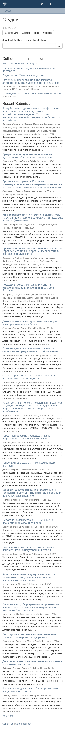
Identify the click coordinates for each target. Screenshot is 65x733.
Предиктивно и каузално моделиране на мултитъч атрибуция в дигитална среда (27, 155)
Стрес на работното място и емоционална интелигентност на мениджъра (28, 376)
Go (59, 45)
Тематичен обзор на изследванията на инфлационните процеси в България (26, 436)
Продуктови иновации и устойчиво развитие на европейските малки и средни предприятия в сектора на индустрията (32, 250)
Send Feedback (23, 723)
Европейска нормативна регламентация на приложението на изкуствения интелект (28, 548)
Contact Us (7, 723)
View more (7, 715)
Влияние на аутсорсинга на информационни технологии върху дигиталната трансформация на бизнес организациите (31, 492)
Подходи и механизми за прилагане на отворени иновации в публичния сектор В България (28, 287)
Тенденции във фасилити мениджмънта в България (28, 463)
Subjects (47, 32)
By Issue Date (11, 32)
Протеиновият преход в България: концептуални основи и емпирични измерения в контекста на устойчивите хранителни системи (32, 184)
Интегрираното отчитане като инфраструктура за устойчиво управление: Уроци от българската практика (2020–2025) (32, 217)
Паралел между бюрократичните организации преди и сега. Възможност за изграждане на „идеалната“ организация (30, 607)
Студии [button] (9, 10)
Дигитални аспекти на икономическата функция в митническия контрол (32, 662)
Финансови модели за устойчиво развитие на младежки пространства (30, 689)
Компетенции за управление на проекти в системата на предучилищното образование (30, 349)
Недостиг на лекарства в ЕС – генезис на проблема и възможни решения (27, 521)
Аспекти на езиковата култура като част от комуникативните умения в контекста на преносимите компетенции (28, 577)
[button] (42, 4)
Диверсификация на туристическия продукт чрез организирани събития (29, 322)
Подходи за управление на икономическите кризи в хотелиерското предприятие (29, 635)
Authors (26, 32)
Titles (36, 32)
